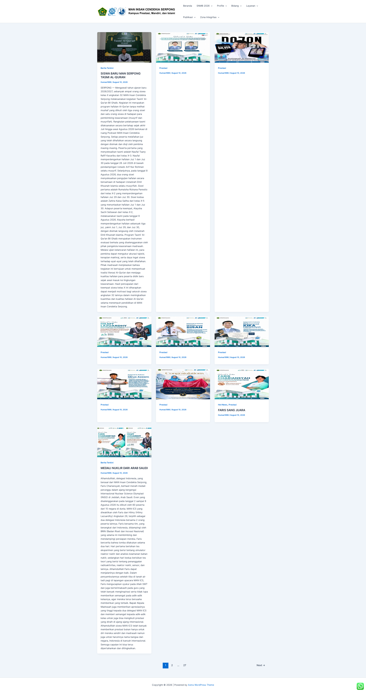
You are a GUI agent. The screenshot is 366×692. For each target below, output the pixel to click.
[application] (211, 5)
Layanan (250, 5)
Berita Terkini (107, 68)
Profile (220, 5)
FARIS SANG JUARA (231, 410)
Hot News (222, 404)
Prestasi (163, 68)
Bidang (235, 5)
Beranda (187, 5)
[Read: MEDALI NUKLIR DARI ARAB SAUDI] (124, 442)
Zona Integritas (208, 17)
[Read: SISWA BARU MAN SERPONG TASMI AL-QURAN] (124, 47)
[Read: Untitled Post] (183, 47)
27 (184, 665)
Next (261, 665)
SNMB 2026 (203, 5)
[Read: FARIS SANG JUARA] (242, 384)
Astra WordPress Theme (201, 684)
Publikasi (188, 17)
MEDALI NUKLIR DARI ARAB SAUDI (124, 468)
